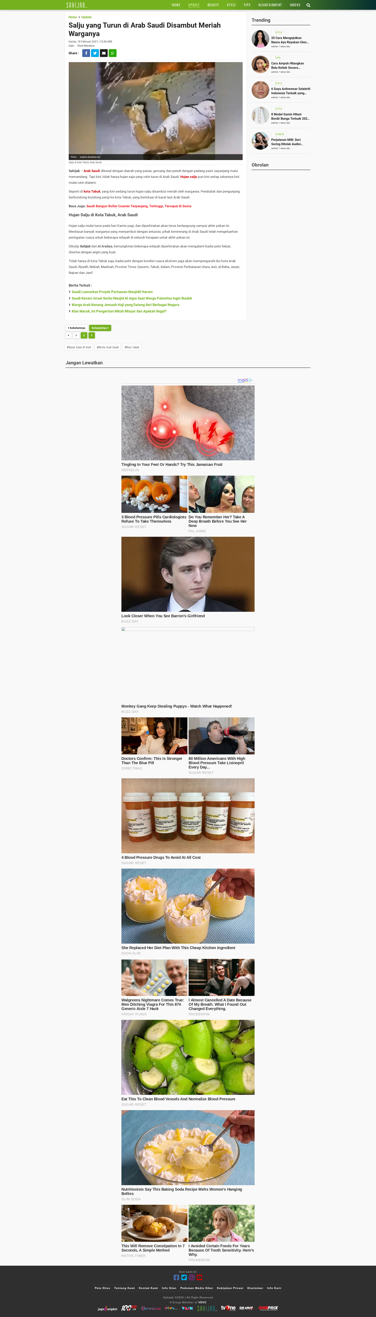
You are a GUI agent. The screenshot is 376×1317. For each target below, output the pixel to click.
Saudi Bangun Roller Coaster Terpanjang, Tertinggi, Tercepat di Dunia (138, 206)
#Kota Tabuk (132, 347)
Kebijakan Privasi (230, 1288)
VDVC (202, 1302)
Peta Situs (102, 1288)
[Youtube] (199, 1277)
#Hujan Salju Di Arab (79, 347)
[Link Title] (77, 5)
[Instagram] (192, 1277)
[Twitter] (184, 1277)
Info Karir (274, 1288)
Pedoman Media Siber (196, 1288)
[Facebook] (176, 1277)
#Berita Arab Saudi (108, 347)
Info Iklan (169, 1288)
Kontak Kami (148, 1288)
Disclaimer (255, 1288)
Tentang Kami (124, 1288)
